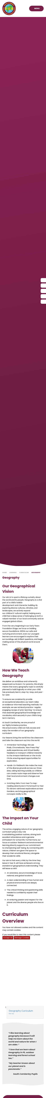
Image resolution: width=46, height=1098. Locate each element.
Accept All (7, 937)
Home (4, 572)
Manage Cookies (22, 937)
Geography (35, 572)
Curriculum (24, 572)
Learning (13, 572)
